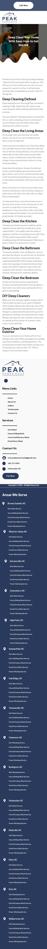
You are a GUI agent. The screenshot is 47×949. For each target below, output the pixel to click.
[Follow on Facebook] (6, 381)
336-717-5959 (13, 463)
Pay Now (11, 476)
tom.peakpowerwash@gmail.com (22, 458)
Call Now (23, 5)
